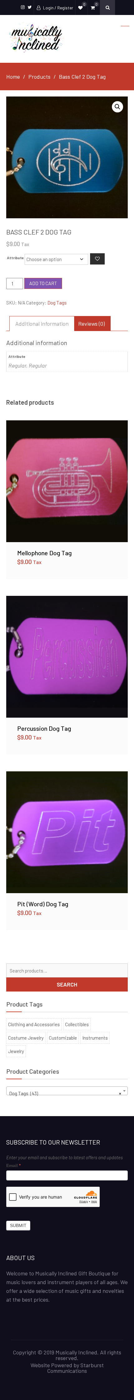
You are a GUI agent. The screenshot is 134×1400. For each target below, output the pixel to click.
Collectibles (77, 1024)
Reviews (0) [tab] (91, 323)
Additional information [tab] (42, 323)
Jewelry (16, 1051)
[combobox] (67, 1090)
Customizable (63, 1038)
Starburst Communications (75, 1368)
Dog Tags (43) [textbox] (65, 1093)
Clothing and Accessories (34, 1024)
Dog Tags (57, 302)
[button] (117, 106)
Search (67, 984)
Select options (67, 481)
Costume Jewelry (26, 1038)
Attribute (15, 257)
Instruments (95, 1038)
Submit (18, 1225)
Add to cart (43, 283)
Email (13, 1165)
